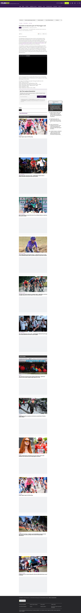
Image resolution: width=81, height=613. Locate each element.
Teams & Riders (25, 23)
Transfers (57, 20)
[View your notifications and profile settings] (75, 3)
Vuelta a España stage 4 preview (30, 20)
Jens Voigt (30, 23)
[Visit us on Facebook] (57, 3)
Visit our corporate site (52, 597)
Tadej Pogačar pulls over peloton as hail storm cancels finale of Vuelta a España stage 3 (55, 121)
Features (55, 6)
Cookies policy (53, 604)
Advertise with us (43, 606)
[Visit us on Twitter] (58, 3)
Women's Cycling (33, 6)
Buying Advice (49, 6)
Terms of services (31, 99)
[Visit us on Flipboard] (63, 3)
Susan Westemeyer (26, 27)
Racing (27, 6)
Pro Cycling (20, 23)
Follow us (40, 33)
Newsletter (45, 33)
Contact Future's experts (33, 604)
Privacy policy (42, 604)
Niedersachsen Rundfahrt (39, 42)
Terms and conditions (22, 604)
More (59, 6)
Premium (40, 6)
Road (20, 110)
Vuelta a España (40, 20)
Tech (44, 6)
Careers (31, 606)
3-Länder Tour (22, 44)
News (23, 6)
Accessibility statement (22, 606)
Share (21, 33)
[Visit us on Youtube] (61, 3)
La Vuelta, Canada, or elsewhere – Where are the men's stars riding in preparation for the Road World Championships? (56, 133)
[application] (33, 65)
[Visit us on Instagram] (60, 3)
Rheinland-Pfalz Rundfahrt (27, 42)
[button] (78, 3)
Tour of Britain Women (49, 20)
